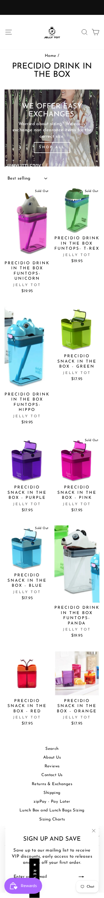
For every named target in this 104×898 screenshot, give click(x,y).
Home (50, 56)
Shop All (52, 147)
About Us (52, 758)
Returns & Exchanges (52, 784)
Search (51, 749)
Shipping (51, 793)
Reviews (52, 766)
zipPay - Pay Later (52, 802)
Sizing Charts (52, 820)
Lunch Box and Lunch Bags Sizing (52, 810)
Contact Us (51, 775)
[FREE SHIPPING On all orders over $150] (52, 7)
